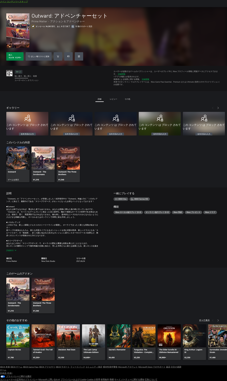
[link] (17, 164)
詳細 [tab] (99, 99)
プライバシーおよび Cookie (73, 379)
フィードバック (77, 366)
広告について (151, 379)
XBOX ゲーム (16, 366)
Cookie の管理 (93, 379)
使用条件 (105, 379)
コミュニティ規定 (94, 366)
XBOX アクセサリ (47, 366)
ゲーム (3, 370)
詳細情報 (121, 74)
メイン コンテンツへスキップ (14, 1)
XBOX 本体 (5, 366)
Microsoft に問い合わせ (49, 379)
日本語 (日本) (6, 373)
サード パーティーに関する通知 (129, 379)
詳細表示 (10, 250)
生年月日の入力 (27, 134)
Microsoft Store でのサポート (152, 366)
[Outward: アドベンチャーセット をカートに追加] (58, 56)
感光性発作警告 (110, 366)
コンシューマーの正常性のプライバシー (19, 379)
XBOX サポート (63, 366)
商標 (112, 379)
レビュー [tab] (113, 99)
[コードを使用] (79, 56)
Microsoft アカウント (128, 366)
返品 (168, 366)
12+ (17, 72)
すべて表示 (204, 320)
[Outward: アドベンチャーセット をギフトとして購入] (68, 56)
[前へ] (212, 108)
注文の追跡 (176, 366)
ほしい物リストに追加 (40, 56)
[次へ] (218, 108)
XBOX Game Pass (30, 366)
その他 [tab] (127, 99)
